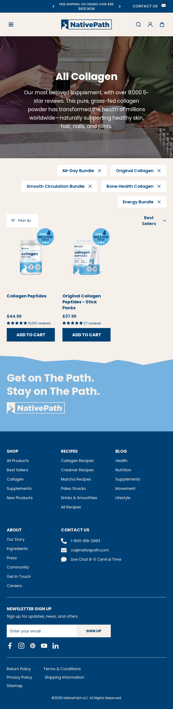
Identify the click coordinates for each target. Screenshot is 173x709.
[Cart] (162, 24)
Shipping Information (64, 677)
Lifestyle (122, 497)
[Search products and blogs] (138, 24)
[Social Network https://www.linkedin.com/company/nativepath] (55, 646)
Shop (12, 451)
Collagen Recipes (77, 460)
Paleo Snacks (73, 488)
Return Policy (19, 668)
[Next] (119, 6)
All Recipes (71, 507)
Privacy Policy (19, 677)
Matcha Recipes (76, 479)
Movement (125, 488)
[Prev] (53, 6)
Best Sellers (17, 470)
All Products (18, 460)
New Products (20, 497)
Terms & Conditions (62, 668)
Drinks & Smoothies (79, 497)
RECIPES (69, 451)
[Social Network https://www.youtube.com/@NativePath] (44, 646)
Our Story (15, 539)
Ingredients (17, 548)
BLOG (121, 451)
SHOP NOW (86, 8)
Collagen (15, 479)
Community (18, 567)
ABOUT (14, 530)
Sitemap (15, 685)
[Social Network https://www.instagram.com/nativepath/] (21, 646)
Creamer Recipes (77, 470)
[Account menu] (150, 24)
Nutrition (123, 470)
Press (12, 557)
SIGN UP (93, 630)
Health (121, 460)
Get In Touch (19, 576)
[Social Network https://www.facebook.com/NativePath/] (10, 646)
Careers (14, 585)
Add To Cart (30, 335)
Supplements (19, 488)
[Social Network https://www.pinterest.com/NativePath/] (33, 646)
